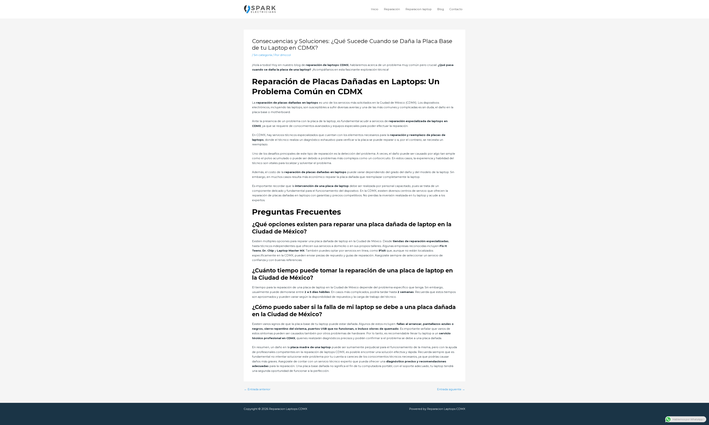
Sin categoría (263, 55)
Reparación (392, 9)
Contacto (456, 9)
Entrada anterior (257, 389)
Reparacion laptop (418, 9)
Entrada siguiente (451, 389)
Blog (440, 9)
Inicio (374, 9)
